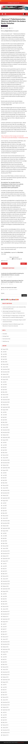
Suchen (2, 293)
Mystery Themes (21, 742)
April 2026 (5, 359)
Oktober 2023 (5, 435)
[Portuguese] (12, 299)
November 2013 (6, 732)
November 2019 (6, 553)
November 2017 (6, 614)
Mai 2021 (5, 508)
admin (11, 28)
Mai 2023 (5, 447)
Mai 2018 (5, 598)
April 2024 (5, 419)
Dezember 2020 (6, 520)
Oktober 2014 (5, 707)
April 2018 (5, 601)
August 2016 (5, 651)
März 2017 (5, 634)
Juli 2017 (4, 624)
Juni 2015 (5, 687)
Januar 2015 (5, 699)
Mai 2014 (5, 717)
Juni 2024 (5, 414)
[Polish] (11, 299)
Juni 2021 (5, 505)
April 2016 (5, 662)
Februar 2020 (5, 545)
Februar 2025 (5, 394)
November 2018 (6, 583)
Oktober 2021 (5, 495)
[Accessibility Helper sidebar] (26, 8)
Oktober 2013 (5, 735)
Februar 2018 (5, 606)
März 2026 (5, 361)
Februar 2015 (5, 697)
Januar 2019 (5, 578)
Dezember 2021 (6, 490)
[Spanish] (16, 299)
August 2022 (5, 470)
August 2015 (5, 682)
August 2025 (5, 379)
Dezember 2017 (6, 611)
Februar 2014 (5, 725)
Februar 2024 (5, 424)
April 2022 (5, 480)
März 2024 (5, 422)
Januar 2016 (5, 669)
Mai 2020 (5, 538)
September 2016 (6, 649)
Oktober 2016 (5, 646)
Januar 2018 (5, 609)
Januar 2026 (5, 366)
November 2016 (6, 644)
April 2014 (5, 720)
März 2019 (5, 573)
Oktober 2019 (5, 556)
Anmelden (5, 333)
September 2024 (6, 407)
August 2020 (5, 530)
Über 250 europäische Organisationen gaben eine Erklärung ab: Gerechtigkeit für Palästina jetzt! (12, 281)
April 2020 (5, 540)
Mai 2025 (5, 387)
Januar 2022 (5, 487)
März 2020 (5, 543)
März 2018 (5, 603)
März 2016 (5, 664)
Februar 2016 (5, 667)
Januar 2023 (5, 457)
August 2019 (5, 561)
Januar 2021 (5, 518)
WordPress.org (6, 341)
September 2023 (6, 437)
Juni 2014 (5, 715)
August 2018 (5, 591)
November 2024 (6, 402)
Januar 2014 (5, 727)
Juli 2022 (4, 472)
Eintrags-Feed (6, 336)
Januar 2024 (5, 427)
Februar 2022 (5, 485)
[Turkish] (18, 299)
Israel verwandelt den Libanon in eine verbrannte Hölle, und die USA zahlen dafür (14, 307)
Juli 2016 (4, 654)
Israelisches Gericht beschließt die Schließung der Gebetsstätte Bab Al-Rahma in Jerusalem (12, 274)
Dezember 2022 (6, 460)
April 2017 (5, 631)
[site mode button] (24, 14)
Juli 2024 (4, 412)
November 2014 (6, 704)
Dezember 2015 (6, 672)
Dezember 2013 (6, 730)
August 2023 (5, 440)
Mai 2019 (5, 568)
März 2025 (5, 392)
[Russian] (14, 299)
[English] (4, 299)
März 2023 (5, 452)
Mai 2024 (5, 417)
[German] (7, 299)
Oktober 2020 (5, 525)
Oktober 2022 (5, 465)
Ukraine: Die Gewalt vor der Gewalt (8, 287)
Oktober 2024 (5, 404)
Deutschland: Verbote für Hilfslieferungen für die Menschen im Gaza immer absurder (13, 325)
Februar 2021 (5, 515)
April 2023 (5, 450)
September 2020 (6, 528)
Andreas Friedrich (14, 289)
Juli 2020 (4, 533)
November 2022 (6, 462)
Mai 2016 (5, 659)
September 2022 (6, 467)
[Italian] (9, 299)
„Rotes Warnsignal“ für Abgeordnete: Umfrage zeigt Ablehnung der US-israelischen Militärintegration (14, 316)
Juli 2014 (4, 712)
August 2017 (5, 621)
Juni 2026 (5, 354)
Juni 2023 (5, 445)
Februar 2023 (5, 455)
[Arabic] (2, 299)
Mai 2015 (5, 689)
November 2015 (6, 674)
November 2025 (6, 371)
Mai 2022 (5, 477)
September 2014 (6, 709)
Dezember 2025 (6, 369)
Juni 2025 (5, 384)
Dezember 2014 (6, 702)
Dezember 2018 (6, 581)
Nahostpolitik (4, 25)
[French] (5, 299)
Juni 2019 (5, 566)
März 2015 (5, 694)
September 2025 (6, 377)
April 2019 (5, 571)
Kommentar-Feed (6, 338)
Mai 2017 (5, 629)
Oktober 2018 (5, 586)
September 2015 (6, 679)
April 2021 (5, 510)
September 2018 (6, 588)
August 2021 (5, 500)
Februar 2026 (5, 364)
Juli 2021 (4, 503)
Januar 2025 (5, 397)
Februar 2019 (5, 576)
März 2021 (5, 513)
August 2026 (5, 349)
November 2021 (6, 493)
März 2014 (5, 722)
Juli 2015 (4, 684)
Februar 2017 (5, 636)
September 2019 (6, 558)
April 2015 (5, 692)
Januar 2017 (5, 639)
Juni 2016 (5, 656)
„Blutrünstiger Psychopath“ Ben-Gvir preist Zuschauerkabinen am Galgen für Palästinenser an (13, 312)
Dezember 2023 (6, 430)
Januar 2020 (5, 548)
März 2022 (5, 482)
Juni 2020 (5, 535)
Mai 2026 (5, 356)
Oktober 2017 (5, 616)
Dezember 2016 (6, 641)
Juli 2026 (4, 351)
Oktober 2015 (5, 677)
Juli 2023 (4, 442)
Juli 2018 (4, 593)
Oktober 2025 (5, 374)
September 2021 (6, 498)
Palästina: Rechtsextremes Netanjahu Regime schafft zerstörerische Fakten (14, 320)
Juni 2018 (5, 596)
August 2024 (5, 409)
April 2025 (5, 389)
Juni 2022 (5, 475)
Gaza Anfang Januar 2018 (24, 263)
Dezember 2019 (6, 551)
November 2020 (6, 523)
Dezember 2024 (6, 399)
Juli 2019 (4, 563)
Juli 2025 (4, 382)
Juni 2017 (5, 626)
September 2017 (6, 619)
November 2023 (6, 432)
